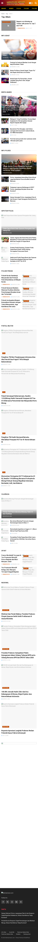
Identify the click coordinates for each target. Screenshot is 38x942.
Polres (26, 8)
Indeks (3, 8)
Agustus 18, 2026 (6, 405)
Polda (19, 8)
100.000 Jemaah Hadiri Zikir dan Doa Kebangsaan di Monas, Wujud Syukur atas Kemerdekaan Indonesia (16, 694)
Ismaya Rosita (21, 28)
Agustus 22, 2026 (8, 172)
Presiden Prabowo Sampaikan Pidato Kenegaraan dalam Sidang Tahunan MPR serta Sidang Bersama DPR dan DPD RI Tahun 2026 (18, 655)
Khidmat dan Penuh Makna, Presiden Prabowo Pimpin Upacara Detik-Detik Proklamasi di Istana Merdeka (18, 616)
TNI (4, 353)
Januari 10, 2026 (15, 74)
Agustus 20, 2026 (15, 243)
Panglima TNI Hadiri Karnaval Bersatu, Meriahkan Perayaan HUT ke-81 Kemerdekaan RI (18, 439)
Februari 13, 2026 (8, 57)
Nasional (6, 610)
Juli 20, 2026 (14, 533)
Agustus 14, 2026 (16, 309)
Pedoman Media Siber (23, 932)
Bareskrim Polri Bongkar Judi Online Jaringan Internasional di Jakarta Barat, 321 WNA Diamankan (22, 130)
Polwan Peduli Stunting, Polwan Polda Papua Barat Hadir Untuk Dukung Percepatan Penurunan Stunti (21, 249)
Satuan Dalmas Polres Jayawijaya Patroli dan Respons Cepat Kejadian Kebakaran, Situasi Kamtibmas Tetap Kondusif (17, 168)
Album (10, 13)
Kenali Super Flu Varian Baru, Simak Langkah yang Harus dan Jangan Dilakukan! (21, 80)
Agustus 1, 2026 (6, 699)
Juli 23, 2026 (7, 114)
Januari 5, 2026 (15, 84)
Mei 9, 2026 (13, 135)
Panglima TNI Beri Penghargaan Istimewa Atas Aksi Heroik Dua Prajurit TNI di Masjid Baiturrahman (18, 359)
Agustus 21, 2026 (8, 232)
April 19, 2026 (14, 543)
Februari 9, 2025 (15, 564)
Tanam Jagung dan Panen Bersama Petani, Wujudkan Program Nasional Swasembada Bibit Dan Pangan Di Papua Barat (23, 239)
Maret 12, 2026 (14, 143)
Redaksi (18, 934)
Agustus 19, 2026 (15, 183)
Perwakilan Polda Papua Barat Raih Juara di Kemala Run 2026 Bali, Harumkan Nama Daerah (23, 539)
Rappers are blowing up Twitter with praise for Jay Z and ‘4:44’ (26, 24)
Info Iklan (3, 932)
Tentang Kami (27, 934)
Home (2, 13)
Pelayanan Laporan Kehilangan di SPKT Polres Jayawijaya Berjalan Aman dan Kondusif (22, 189)
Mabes (11, 8)
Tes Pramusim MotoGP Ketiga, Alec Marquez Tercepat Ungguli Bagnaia (10, 570)
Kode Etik (11, 932)
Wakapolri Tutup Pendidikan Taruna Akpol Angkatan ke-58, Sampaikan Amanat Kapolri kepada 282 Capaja (23, 120)
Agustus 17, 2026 (15, 263)
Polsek (34, 8)
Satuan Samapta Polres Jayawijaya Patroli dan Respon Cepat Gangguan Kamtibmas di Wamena (23, 199)
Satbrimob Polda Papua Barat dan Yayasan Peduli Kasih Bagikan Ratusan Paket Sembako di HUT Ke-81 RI (23, 259)
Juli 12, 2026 (5, 735)
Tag (7, 13)
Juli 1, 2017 (29, 28)
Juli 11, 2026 (14, 125)
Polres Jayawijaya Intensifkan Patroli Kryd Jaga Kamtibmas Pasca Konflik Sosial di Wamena (23, 179)
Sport (26, 556)
